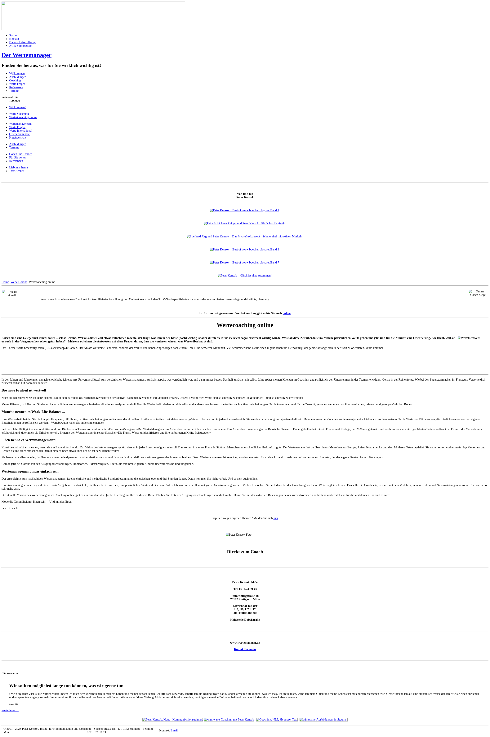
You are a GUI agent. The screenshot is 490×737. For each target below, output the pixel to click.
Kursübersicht (17, 137)
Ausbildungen (17, 77)
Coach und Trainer (20, 154)
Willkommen (17, 73)
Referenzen (16, 87)
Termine (14, 90)
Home (5, 282)
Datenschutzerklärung (22, 42)
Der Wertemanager (26, 55)
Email (174, 730)
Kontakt (14, 38)
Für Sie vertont (18, 157)
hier (276, 518)
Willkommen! (17, 107)
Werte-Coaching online (23, 117)
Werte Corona (19, 282)
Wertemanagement (20, 123)
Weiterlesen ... (10, 710)
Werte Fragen (17, 83)
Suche (13, 35)
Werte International (20, 130)
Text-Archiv (16, 170)
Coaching (15, 80)
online (287, 313)
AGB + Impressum (20, 45)
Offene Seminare (19, 134)
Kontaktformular (245, 649)
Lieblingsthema (18, 167)
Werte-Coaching (19, 113)
